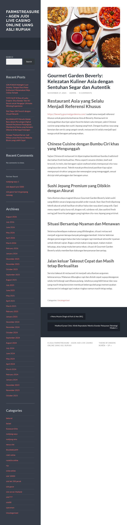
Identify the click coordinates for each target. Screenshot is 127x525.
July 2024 (10, 348)
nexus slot (10, 444)
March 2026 (11, 243)
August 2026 (11, 217)
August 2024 (11, 343)
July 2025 (10, 285)
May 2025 (10, 296)
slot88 (8, 502)
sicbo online (11, 471)
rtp (7, 465)
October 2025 (12, 269)
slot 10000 (10, 476)
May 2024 (10, 359)
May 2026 (10, 232)
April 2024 (10, 364)
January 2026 (11, 253)
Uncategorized (12, 513)
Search (9, 57)
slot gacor (10, 486)
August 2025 (11, 280)
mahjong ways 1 (12, 182)
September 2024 (13, 338)
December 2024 (12, 322)
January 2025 (11, 316)
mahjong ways (12, 434)
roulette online (12, 460)
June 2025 (10, 290)
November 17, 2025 (57, 93)
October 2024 (12, 332)
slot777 (9, 497)
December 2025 (12, 259)
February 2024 (12, 374)
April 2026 (10, 238)
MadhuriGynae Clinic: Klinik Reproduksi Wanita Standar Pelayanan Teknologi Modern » (86, 327)
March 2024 (11, 369)
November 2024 (12, 327)
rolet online (10, 455)
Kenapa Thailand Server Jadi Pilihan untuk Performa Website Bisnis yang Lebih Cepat (19, 137)
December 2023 (12, 385)
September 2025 (13, 274)
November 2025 (12, 264)
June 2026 (10, 227)
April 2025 (10, 301)
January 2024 (11, 380)
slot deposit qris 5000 (15, 187)
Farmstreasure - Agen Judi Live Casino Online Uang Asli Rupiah (22, 21)
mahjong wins (11, 439)
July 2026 (10, 222)
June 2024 (10, 353)
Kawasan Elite (12, 429)
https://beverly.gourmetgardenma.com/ (67, 114)
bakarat (9, 418)
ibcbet (8, 423)
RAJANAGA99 (12, 450)
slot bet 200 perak (13, 481)
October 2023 (12, 395)
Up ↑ (110, 345)
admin (72, 93)
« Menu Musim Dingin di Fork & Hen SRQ (66, 316)
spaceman (10, 507)
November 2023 (12, 390)
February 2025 (12, 311)
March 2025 (11, 306)
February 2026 (12, 248)
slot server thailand (14, 492)
